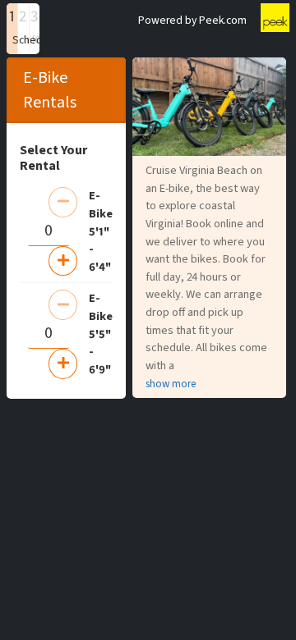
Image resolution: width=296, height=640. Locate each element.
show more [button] (171, 384)
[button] (12, 28)
